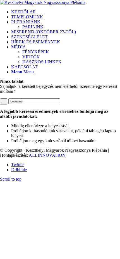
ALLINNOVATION (47, 155)
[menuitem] (65, 11)
